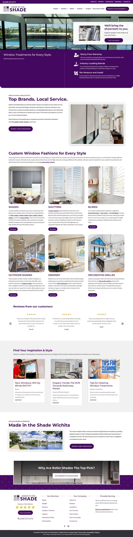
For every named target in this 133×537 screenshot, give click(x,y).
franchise (87, 534)
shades (17, 122)
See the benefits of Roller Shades (66, 476)
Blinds (17, 389)
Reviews (101, 1)
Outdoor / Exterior (48, 510)
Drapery (55, 392)
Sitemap (97, 532)
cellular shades (23, 215)
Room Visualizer (75, 517)
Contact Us (126, 1)
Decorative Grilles (48, 517)
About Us (94, 1)
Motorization (46, 521)
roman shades (24, 218)
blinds (21, 122)
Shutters (45, 507)
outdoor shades (27, 283)
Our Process (73, 510)
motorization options (48, 162)
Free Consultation (25, 513)
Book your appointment (102, 509)
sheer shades (33, 215)
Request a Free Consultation (21, 129)
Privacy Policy (74, 532)
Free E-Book (73, 514)
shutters (26, 122)
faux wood (104, 213)
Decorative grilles (105, 281)
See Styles (13, 229)
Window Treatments (96, 389)
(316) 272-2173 (26, 518)
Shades (44, 503)
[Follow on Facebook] (64, 526)
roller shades (14, 215)
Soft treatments (62, 283)
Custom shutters (53, 211)
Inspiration (118, 1)
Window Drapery (63, 392)
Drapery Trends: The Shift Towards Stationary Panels (66, 386)
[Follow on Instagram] (68, 526)
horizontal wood (93, 213)
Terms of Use (82, 532)
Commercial (109, 1)
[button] (122, 323)
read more (18, 400)
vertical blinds (114, 213)
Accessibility (90, 532)
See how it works (113, 40)
